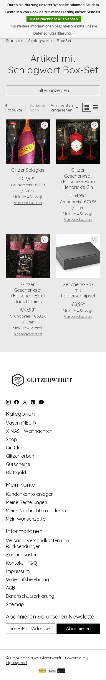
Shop (11, 439)
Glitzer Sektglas (27, 170)
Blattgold (16, 472)
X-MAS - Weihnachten (29, 431)
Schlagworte (40, 40)
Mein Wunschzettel (26, 519)
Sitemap (15, 604)
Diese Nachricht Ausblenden (54, 19)
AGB (10, 588)
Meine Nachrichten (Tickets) (36, 511)
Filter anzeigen (53, 90)
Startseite (14, 40)
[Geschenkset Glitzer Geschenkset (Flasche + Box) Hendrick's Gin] (78, 141)
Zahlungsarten (22, 555)
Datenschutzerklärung (30, 596)
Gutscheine (18, 464)
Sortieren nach (38, 107)
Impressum (18, 571)
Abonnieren (78, 629)
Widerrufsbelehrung (27, 579)
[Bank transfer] (52, 671)
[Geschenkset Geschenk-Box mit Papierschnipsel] (78, 256)
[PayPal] (42, 671)
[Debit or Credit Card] (61, 671)
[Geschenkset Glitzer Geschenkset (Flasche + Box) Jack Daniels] (28, 256)
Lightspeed (16, 662)
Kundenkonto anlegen (30, 494)
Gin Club (15, 448)
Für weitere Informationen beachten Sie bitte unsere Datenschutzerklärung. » (54, 29)
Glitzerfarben (20, 456)
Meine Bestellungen (26, 502)
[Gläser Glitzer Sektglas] (28, 141)
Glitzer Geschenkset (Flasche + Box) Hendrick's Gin (78, 178)
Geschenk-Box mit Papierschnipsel (78, 290)
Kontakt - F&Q (21, 563)
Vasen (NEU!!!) (21, 423)
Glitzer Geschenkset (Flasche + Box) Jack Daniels (28, 293)
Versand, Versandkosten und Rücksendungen (37, 543)
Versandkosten (28, 202)
